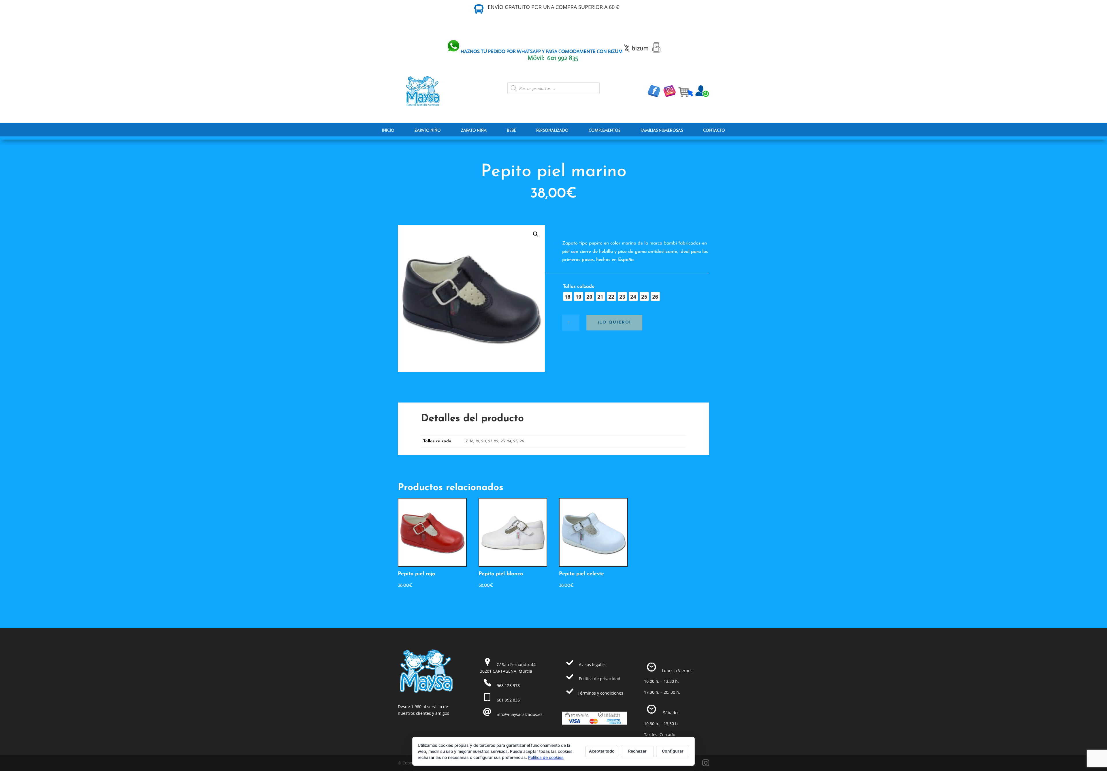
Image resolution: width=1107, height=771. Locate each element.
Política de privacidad (599, 678)
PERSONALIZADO (552, 130)
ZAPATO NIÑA (474, 130)
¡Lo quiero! (614, 322)
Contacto (714, 130)
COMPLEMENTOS (604, 130)
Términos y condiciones (600, 693)
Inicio (388, 130)
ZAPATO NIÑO (428, 130)
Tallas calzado (578, 286)
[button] (535, 234)
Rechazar (637, 751)
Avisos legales (592, 664)
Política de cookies (546, 757)
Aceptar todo (602, 751)
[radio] (567, 296)
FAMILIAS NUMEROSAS (662, 130)
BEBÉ (511, 130)
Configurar (673, 751)
